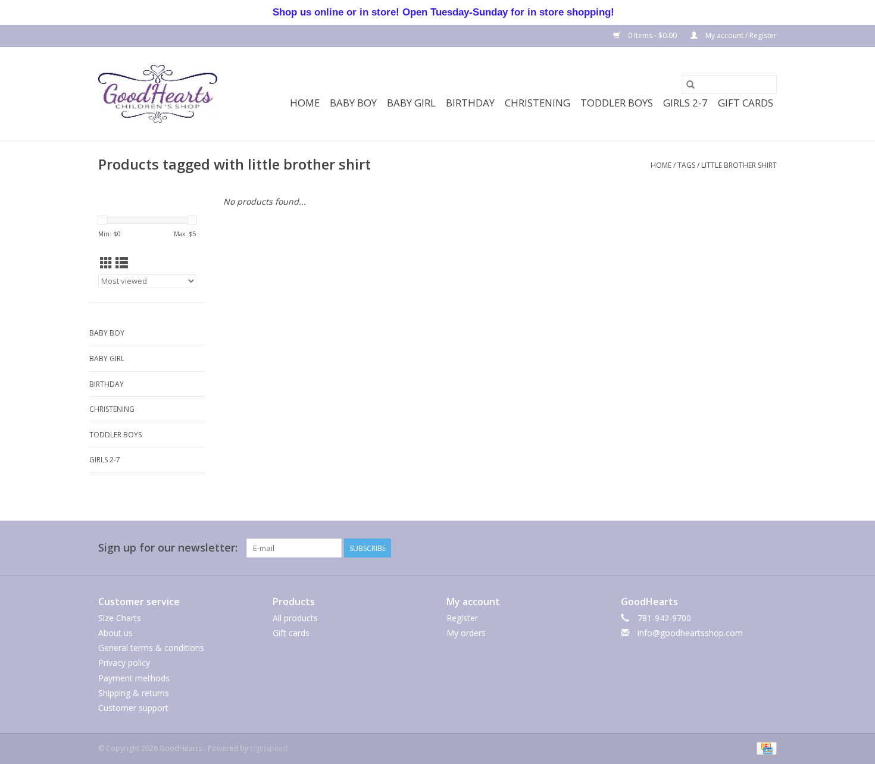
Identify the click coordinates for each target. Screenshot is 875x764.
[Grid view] (106, 263)
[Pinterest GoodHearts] (702, 548)
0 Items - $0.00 (652, 35)
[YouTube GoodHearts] (724, 548)
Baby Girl (411, 102)
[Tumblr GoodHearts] (745, 548)
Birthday (470, 102)
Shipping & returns (133, 693)
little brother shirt (739, 165)
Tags (686, 165)
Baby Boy (353, 102)
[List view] (121, 263)
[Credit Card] (764, 748)
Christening (537, 102)
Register (462, 618)
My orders (466, 632)
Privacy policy (124, 662)
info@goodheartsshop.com (690, 632)
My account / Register (740, 35)
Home (305, 102)
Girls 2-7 (685, 102)
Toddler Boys (616, 102)
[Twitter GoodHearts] (660, 548)
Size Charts (119, 618)
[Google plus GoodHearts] (681, 548)
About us (115, 632)
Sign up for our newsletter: (168, 547)
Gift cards (745, 102)
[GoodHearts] (157, 94)
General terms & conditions (151, 647)
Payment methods (134, 678)
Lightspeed (269, 748)
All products (295, 618)
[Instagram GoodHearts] (767, 548)
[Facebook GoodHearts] (638, 548)
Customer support (133, 707)
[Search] (690, 84)
